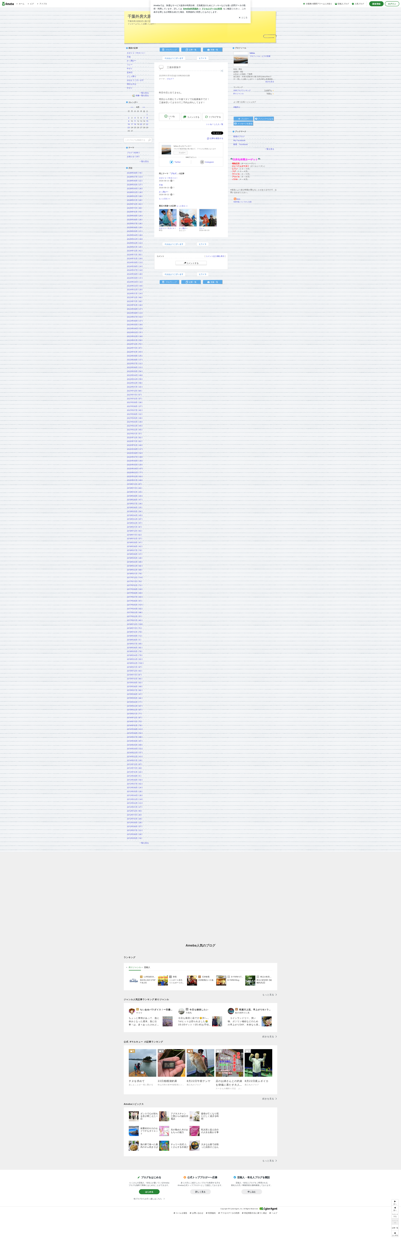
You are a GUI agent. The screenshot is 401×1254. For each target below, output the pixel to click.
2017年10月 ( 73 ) (134, 585)
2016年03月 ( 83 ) (135, 659)
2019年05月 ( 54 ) (134, 511)
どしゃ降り (131, 76)
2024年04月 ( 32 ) (135, 282)
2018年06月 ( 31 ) (134, 554)
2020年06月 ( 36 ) (135, 461)
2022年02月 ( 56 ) (134, 383)
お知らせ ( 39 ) (133, 156)
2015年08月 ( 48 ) (134, 686)
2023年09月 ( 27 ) (135, 309)
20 (141, 124)
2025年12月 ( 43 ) (134, 204)
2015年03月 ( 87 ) (134, 706)
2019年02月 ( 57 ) (134, 523)
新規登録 (376, 4)
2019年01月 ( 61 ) (134, 527)
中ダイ (130, 68)
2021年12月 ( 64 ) (134, 391)
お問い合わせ (197, 1213)
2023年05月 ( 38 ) (135, 324)
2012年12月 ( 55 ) (134, 811)
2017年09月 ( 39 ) (134, 589)
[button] (395, 1234)
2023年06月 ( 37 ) (135, 321)
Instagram (209, 162)
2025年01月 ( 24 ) (134, 247)
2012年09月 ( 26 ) (134, 822)
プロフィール (255, 56)
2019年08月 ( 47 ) (134, 499)
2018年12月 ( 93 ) (134, 531)
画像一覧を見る (142, 95)
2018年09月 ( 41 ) (134, 542)
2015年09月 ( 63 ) (134, 682)
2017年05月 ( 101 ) (135, 605)
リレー (130, 64)
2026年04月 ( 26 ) (135, 188)
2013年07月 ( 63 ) (135, 784)
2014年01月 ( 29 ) (134, 760)
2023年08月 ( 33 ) (135, 313)
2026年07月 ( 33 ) (135, 177)
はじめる (149, 1191)
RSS (238, 199)
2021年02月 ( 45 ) (134, 429)
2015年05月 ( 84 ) (134, 698)
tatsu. (252, 53)
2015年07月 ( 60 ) (134, 690)
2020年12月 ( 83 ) (134, 437)
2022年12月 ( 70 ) (134, 344)
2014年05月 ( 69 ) (134, 745)
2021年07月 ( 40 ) (135, 410)
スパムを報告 (181, 1213)
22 (147, 124)
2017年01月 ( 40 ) (134, 620)
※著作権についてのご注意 (242, 202)
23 (129, 127)
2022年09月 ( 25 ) (134, 356)
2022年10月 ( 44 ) (135, 352)
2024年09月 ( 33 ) (135, 262)
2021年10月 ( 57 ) (134, 398)
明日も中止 (131, 84)
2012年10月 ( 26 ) (134, 819)
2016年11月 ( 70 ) (134, 628)
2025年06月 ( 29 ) (134, 227)
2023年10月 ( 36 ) (135, 305)
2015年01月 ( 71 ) (134, 713)
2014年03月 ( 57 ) (135, 752)
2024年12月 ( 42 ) (134, 250)
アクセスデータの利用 (230, 1213)
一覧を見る (269, 149)
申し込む (252, 1191)
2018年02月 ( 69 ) (134, 570)
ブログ (169, 79)
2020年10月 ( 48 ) (135, 445)
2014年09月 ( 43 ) (135, 729)
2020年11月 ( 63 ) (134, 441)
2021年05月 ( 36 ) (134, 418)
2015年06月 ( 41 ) (134, 694)
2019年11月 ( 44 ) (134, 488)
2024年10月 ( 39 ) (135, 258)
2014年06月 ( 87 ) (134, 741)
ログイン (392, 4)
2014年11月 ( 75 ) (134, 721)
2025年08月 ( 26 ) (134, 219)
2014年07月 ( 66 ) (134, 737)
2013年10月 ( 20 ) (134, 772)
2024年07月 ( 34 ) (135, 270)
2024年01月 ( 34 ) (135, 293)
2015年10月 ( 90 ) (134, 678)
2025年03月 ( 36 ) (135, 239)
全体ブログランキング (242, 90)
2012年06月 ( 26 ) (134, 834)
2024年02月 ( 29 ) (135, 289)
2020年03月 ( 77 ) (135, 472)
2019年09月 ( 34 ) (135, 496)
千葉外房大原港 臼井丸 (148, 16)
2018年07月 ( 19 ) (134, 550)
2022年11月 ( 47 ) (134, 348)
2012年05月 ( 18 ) (134, 838)
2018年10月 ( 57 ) (134, 538)
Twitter (177, 162)
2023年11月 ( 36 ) (134, 301)
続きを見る (270, 81)
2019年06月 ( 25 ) (134, 507)
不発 (161, 185)
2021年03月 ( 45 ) (135, 426)
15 (147, 121)
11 (135, 121)
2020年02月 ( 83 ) (135, 476)
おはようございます (135, 80)
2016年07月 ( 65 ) (134, 643)
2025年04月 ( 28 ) (135, 235)
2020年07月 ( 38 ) (135, 457)
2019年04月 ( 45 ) (135, 515)
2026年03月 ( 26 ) (135, 192)
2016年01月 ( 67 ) (134, 667)
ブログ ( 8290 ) (133, 152)
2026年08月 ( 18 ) (134, 173)
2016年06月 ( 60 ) (134, 647)
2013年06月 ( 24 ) (135, 787)
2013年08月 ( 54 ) (135, 780)
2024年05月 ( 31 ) (135, 278)
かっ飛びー (163, 192)
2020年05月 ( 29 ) (135, 464)
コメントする (192, 263)
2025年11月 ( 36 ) (134, 208)
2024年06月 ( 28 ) (135, 274)
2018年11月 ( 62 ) (134, 535)
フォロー (182, 153)
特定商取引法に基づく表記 (255, 1213)
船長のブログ (239, 136)
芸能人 (147, 967)
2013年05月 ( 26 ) (134, 791)
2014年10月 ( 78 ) (134, 725)
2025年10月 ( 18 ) (134, 212)
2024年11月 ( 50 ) (134, 254)
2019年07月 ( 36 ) (134, 503)
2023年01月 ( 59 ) (134, 340)
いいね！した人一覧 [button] (214, 124)
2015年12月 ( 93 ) (134, 671)
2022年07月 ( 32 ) (135, 363)
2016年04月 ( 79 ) (134, 655)
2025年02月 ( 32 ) (135, 243)
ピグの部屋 (266, 56)
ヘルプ (274, 1213)
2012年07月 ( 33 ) (135, 830)
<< (132, 107)
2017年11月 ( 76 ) (134, 581)
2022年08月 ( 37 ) (135, 359)
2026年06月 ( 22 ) (134, 180)
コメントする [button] (193, 117)
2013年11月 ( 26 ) (134, 768)
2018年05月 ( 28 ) (134, 558)
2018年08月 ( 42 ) (134, 546)
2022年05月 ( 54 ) (135, 371)
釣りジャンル (238, 93)
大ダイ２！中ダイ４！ (168, 178)
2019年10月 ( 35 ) (134, 492)
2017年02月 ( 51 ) (134, 616)
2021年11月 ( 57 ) (134, 394)
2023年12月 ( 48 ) (134, 297)
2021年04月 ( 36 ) (135, 422)
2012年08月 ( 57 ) (134, 826)
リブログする (215, 117)
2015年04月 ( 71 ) (134, 702)
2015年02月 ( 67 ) (134, 710)
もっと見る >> (164, 199)
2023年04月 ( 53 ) (135, 328)
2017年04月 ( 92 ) (134, 608)
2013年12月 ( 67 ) (134, 764)
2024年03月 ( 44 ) (135, 286)
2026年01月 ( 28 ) (134, 200)
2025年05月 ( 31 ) (134, 231)
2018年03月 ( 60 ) (135, 566)
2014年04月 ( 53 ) (135, 748)
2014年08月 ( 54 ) (135, 733)
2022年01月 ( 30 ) (135, 387)
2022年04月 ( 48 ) (135, 375)
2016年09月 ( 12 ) (134, 636)
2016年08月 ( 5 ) (134, 640)
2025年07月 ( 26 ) (134, 223)
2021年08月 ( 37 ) (134, 406)
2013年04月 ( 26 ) (135, 795)
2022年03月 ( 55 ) (135, 379)
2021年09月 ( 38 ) (134, 402)
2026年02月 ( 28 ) (134, 196)
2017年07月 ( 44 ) (135, 597)
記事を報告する (216, 138)
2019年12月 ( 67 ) (134, 484)
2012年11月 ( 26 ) (134, 815)
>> (144, 107)
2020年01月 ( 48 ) (135, 480)
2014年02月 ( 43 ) (135, 756)
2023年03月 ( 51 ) (135, 332)
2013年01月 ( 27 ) (134, 807)
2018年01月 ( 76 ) (134, 573)
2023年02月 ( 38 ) (135, 336)
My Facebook (239, 140)
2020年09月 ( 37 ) (135, 449)
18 (135, 124)
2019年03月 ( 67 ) (134, 519)
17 (132, 124)
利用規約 (212, 1213)
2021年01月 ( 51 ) (134, 433)
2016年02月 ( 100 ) (135, 663)
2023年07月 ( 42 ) (135, 317)
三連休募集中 (174, 67)
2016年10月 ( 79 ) (134, 632)
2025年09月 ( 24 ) (135, 215)
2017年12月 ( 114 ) (135, 577)
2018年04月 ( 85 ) (134, 562)
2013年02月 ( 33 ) (135, 803)
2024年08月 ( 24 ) (135, 266)
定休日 (130, 72)
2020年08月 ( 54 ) (135, 453)
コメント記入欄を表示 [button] (215, 256)
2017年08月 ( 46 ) (134, 593)
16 (129, 124)
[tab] (135, 967)
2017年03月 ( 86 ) (134, 612)
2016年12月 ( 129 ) (135, 624)
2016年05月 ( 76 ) (134, 651)
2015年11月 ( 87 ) (134, 675)
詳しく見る (200, 1191)
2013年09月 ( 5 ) (134, 776)
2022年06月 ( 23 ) (135, 367)
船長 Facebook (240, 144)
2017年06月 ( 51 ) (134, 601)
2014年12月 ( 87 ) (134, 717)
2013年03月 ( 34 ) (135, 799)
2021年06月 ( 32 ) (134, 414)
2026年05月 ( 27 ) (134, 184)
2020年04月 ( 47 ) (135, 468)
